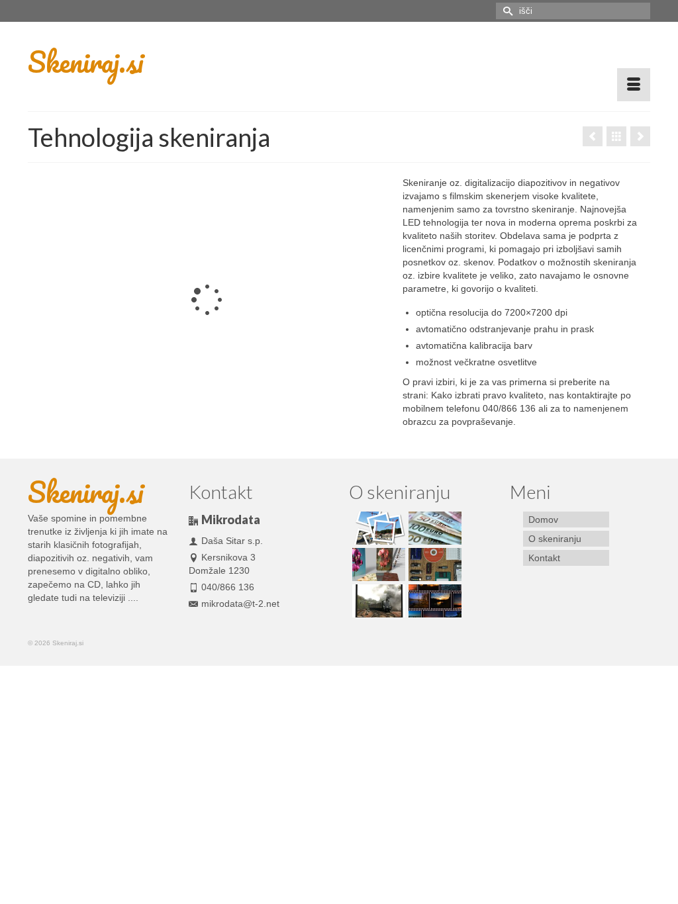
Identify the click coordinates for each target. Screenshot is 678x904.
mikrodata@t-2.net (240, 603)
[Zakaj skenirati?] (593, 136)
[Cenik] (433, 528)
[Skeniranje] (377, 600)
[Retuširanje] (377, 564)
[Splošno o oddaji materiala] (433, 600)
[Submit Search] (506, 11)
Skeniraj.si (86, 61)
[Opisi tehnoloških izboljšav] (640, 136)
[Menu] (633, 84)
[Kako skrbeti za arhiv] (433, 564)
